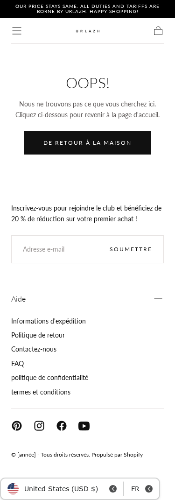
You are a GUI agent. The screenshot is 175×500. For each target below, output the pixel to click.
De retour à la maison (87, 142)
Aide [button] (18, 298)
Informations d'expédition (48, 321)
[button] (16, 30)
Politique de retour (38, 335)
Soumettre (131, 249)
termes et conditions (40, 392)
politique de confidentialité (49, 377)
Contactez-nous (33, 349)
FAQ (17, 363)
